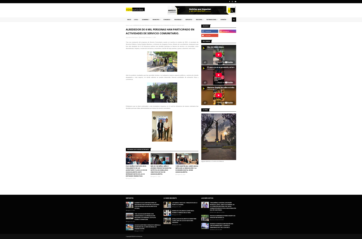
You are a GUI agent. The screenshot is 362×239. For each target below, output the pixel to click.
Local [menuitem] (136, 19)
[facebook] (229, 1)
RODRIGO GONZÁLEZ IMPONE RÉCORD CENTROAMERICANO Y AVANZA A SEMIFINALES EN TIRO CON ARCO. (221, 225)
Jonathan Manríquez (132, 37)
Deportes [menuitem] (189, 19)
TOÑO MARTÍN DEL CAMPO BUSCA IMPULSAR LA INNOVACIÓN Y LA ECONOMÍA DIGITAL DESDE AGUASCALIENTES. (187, 169)
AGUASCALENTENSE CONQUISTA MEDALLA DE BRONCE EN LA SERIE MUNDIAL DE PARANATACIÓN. (147, 226)
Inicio (127, 25)
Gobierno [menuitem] (145, 19)
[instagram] (232, 1)
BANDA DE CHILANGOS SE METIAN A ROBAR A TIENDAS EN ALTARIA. (183, 211)
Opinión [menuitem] (223, 19)
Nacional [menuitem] (199, 19)
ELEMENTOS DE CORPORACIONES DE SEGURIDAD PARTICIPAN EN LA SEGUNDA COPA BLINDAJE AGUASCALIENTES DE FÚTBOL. (147, 205)
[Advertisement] (217, 178)
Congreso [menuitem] (166, 19)
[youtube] (235, 1)
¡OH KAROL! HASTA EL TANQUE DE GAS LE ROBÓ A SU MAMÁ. (184, 203)
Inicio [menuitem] (129, 19)
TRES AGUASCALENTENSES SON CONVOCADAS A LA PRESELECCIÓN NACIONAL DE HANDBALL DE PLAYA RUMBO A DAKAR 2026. (145, 216)
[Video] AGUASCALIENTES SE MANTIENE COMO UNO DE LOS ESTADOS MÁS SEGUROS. (184, 220)
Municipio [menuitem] (156, 19)
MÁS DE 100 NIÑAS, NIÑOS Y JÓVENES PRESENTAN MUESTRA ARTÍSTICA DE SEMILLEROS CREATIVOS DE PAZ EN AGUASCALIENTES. (161, 170)
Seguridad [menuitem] (177, 19)
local (131, 25)
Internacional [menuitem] (211, 19)
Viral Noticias (138, 236)
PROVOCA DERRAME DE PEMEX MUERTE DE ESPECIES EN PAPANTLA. (222, 216)
